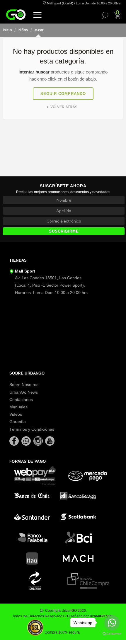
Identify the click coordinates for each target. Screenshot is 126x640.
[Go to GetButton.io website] (112, 634)
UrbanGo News (23, 392)
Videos (15, 414)
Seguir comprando (63, 93)
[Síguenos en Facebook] (14, 440)
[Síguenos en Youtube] (50, 440)
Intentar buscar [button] (34, 71)
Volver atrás (63, 107)
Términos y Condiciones (31, 429)
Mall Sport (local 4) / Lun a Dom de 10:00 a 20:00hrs (83, 3)
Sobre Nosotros (23, 384)
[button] (37, 14)
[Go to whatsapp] (112, 622)
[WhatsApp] (26, 440)
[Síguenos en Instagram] (38, 440)
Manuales (18, 407)
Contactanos (21, 399)
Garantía (17, 421)
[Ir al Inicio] (16, 14)
